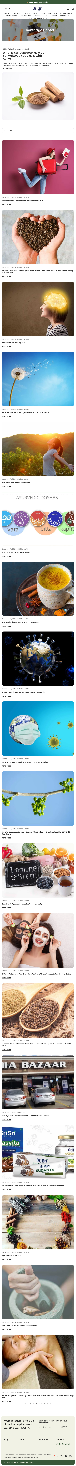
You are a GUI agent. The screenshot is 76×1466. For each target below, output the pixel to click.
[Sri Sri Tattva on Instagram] (57, 1444)
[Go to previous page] (25, 1404)
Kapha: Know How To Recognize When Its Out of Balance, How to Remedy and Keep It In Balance (37, 272)
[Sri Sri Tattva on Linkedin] (68, 1444)
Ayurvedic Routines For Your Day (16, 482)
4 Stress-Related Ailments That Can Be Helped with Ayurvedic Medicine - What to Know (37, 1045)
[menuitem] (7, 13)
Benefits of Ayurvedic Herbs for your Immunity (22, 904)
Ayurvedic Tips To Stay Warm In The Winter (20, 622)
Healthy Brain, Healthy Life (13, 343)
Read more (7, 68)
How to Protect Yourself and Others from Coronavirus (25, 762)
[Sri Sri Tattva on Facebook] (60, 1444)
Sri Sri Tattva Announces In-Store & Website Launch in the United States (33, 1186)
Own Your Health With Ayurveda (16, 552)
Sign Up (63, 1427)
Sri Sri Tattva (13, 1462)
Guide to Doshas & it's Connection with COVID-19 (23, 692)
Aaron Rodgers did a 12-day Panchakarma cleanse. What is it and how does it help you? (37, 1396)
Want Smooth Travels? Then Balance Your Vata (22, 201)
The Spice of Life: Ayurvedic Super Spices (19, 1326)
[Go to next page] (50, 1404)
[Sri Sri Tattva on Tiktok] (66, 1444)
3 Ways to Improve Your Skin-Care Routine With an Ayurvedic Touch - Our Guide (36, 974)
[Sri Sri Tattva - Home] (38, 8)
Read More (6, 204)
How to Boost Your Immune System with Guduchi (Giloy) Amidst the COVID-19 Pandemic (36, 833)
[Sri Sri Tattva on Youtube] (63, 1444)
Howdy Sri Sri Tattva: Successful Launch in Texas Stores (25, 1116)
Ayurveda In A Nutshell (12, 1256)
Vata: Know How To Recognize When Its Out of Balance (25, 412)
